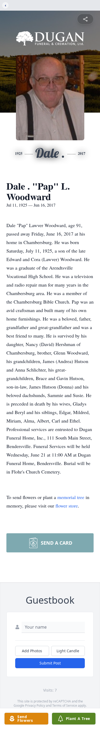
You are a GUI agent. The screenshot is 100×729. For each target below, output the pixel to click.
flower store (66, 505)
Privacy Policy (35, 705)
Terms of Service (64, 705)
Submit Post (50, 663)
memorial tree (70, 497)
